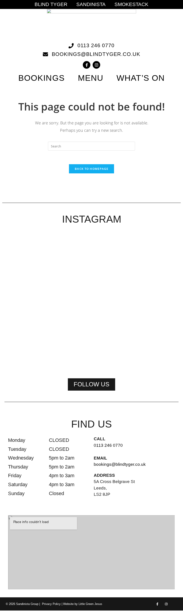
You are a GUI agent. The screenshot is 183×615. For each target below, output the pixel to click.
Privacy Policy (51, 604)
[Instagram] (96, 65)
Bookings (41, 78)
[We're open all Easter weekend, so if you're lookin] (91, 301)
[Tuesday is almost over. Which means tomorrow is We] (162, 267)
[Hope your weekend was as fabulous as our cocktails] (56, 270)
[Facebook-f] (86, 65)
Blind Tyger (51, 4)
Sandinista (91, 4)
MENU (90, 78)
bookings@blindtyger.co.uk (120, 464)
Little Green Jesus (90, 604)
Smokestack (131, 4)
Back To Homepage (91, 169)
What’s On (140, 78)
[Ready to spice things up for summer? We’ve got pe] (20, 265)
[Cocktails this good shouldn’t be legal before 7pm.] (126, 276)
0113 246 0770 (108, 445)
